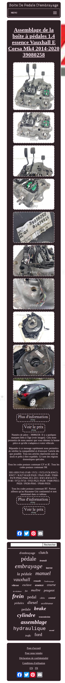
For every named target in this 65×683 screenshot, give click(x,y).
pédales (19, 603)
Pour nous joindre (33, 653)
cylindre (26, 615)
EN (31, 668)
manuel (43, 573)
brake (40, 608)
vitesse (15, 585)
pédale (28, 559)
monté (51, 630)
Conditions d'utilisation (33, 663)
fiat (26, 591)
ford (38, 634)
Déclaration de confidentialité (33, 658)
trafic (28, 635)
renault (37, 581)
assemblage (34, 622)
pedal (31, 597)
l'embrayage (49, 581)
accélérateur (47, 603)
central (51, 598)
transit (43, 560)
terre (49, 568)
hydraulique (29, 628)
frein (18, 596)
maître (35, 589)
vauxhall (22, 579)
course (51, 585)
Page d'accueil (34, 648)
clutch (43, 552)
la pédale (24, 574)
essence (39, 585)
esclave (27, 585)
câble (42, 598)
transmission (44, 617)
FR (36, 668)
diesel (32, 602)
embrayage (28, 566)
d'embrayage (27, 553)
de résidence (17, 591)
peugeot (49, 590)
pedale (26, 609)
